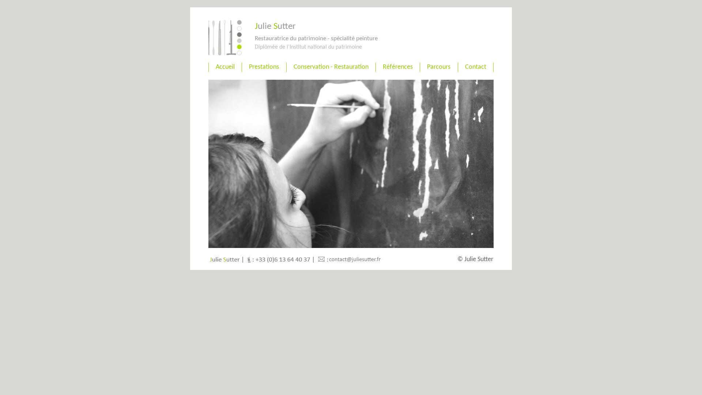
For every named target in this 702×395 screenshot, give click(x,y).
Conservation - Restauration (331, 67)
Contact (475, 67)
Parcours (438, 67)
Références (398, 67)
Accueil (225, 67)
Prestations (264, 67)
